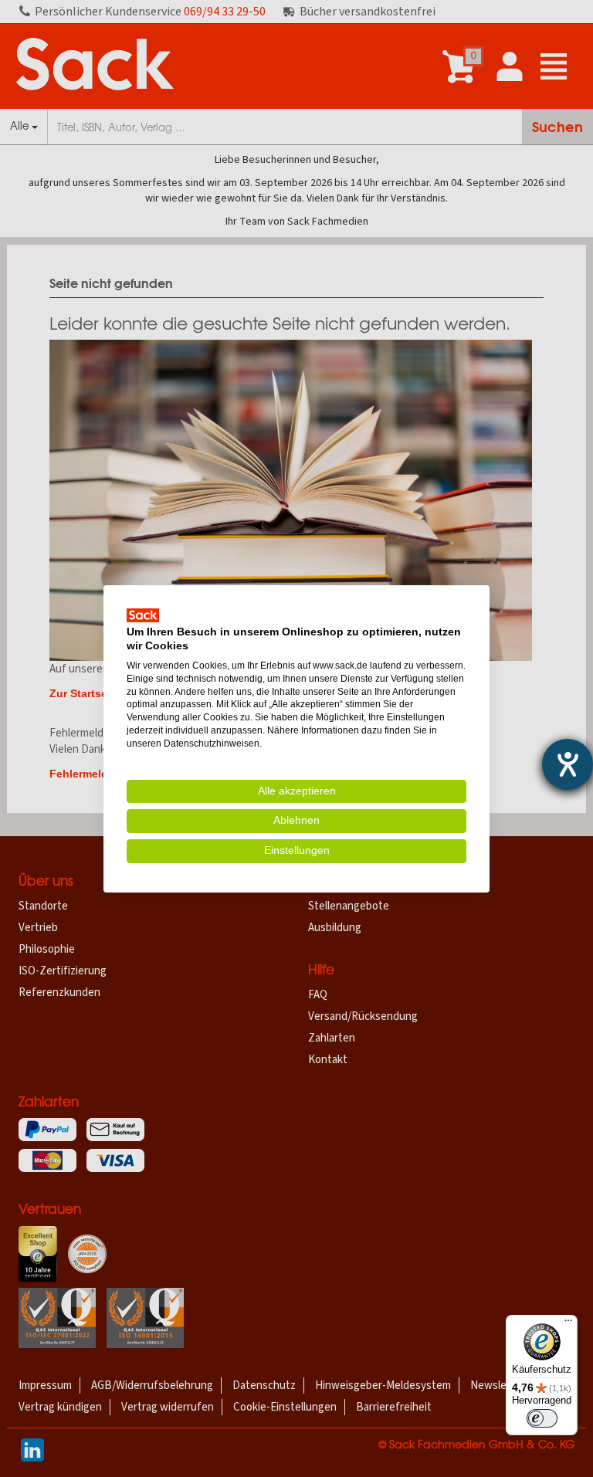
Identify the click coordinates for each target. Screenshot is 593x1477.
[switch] (542, 1418)
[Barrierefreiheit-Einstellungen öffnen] (567, 764)
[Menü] (568, 1324)
